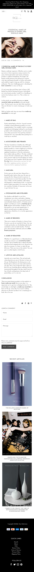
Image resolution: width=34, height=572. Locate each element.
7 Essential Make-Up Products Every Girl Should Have (17, 31)
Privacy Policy (16, 552)
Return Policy (16, 548)
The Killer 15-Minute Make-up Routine (17, 408)
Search (16, 542)
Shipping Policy (16, 554)
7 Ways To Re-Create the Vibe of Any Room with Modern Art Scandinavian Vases (17, 510)
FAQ (16, 546)
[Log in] (31, 12)
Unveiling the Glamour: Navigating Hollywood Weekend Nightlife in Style (17, 459)
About (16, 544)
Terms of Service (16, 550)
